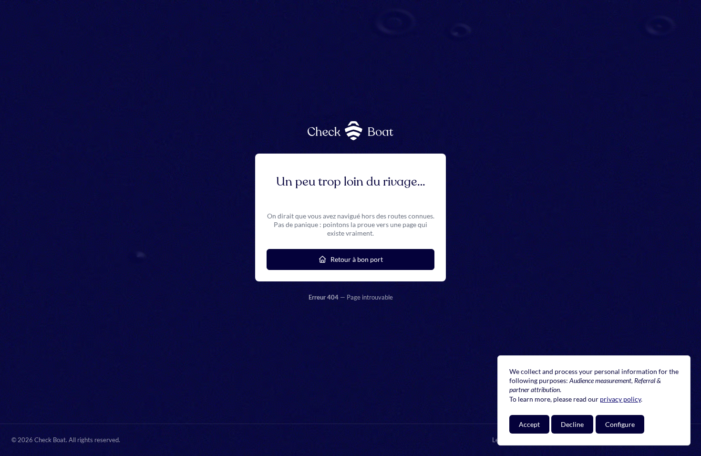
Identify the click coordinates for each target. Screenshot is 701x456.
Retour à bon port (356, 259)
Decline (572, 424)
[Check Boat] (350, 130)
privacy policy (620, 399)
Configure (620, 424)
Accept (529, 424)
